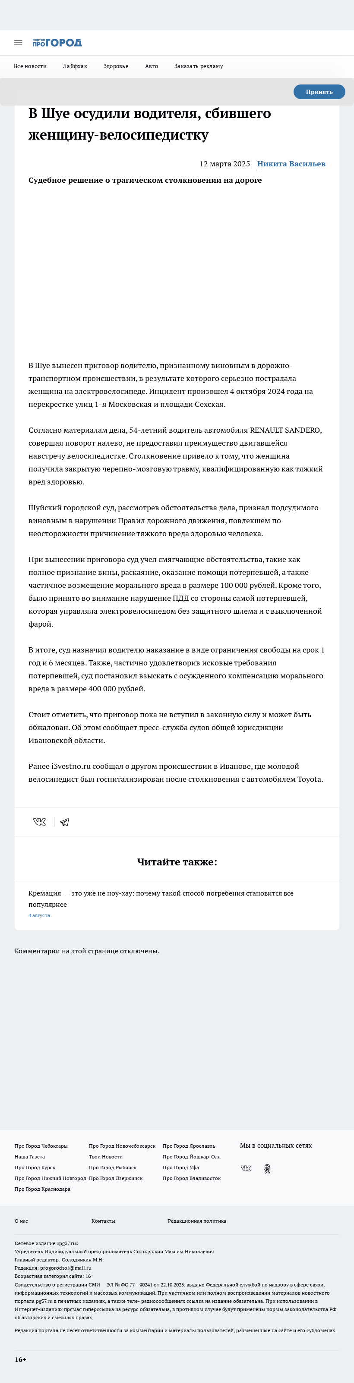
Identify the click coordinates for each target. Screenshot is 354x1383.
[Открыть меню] (18, 42)
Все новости (30, 66)
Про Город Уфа (181, 1167)
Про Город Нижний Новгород (50, 1178)
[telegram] (67, 822)
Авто (151, 66)
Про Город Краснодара (42, 1189)
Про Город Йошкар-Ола (192, 1156)
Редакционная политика (197, 1221)
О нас (21, 1221)
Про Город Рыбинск (112, 1167)
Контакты (103, 1221)
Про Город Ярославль (189, 1146)
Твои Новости (106, 1156)
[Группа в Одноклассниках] (267, 1168)
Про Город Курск (35, 1167)
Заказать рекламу (198, 66)
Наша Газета (30, 1156)
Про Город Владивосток (192, 1178)
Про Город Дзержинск (115, 1178)
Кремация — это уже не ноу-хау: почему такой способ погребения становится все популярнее (161, 903)
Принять (319, 92)
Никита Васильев (291, 164)
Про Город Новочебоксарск (122, 1146)
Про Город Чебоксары (41, 1146)
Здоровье (116, 66)
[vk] (40, 822)
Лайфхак (75, 66)
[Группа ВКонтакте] (245, 1168)
